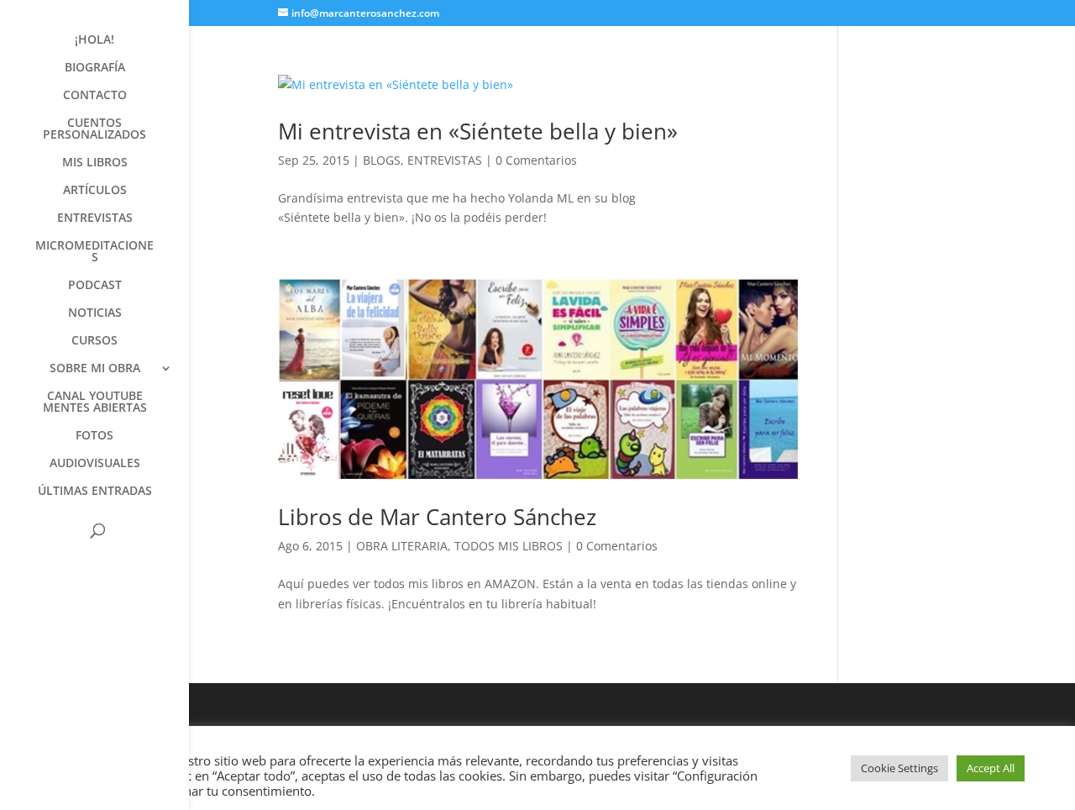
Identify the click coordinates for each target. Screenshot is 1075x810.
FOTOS (94, 436)
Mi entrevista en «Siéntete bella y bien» (478, 131)
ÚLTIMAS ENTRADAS (95, 491)
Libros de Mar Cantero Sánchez (437, 517)
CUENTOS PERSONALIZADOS (94, 129)
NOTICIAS (95, 313)
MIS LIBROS (95, 163)
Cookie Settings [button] (899, 768)
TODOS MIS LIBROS (508, 546)
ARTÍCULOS (95, 190)
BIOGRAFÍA (95, 68)
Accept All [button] (991, 768)
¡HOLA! (94, 40)
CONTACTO (95, 96)
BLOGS (382, 160)
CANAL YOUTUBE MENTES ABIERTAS (95, 402)
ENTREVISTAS (95, 218)
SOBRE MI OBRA (95, 369)
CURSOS (94, 341)
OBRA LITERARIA (402, 546)
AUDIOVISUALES (95, 464)
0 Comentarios (536, 160)
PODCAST (95, 285)
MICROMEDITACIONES (94, 252)
